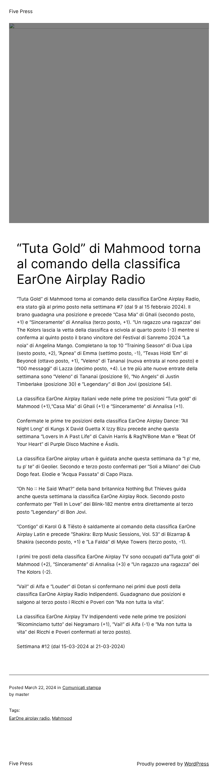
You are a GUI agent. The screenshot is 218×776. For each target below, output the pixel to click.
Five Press (21, 11)
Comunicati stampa (81, 687)
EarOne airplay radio (29, 718)
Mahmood (62, 718)
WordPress (196, 764)
